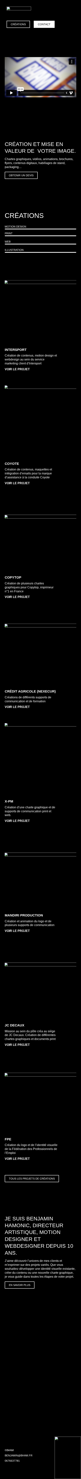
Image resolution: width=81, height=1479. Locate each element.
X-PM (9, 801)
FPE (8, 1139)
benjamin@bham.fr (18, 1455)
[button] (71, 12)
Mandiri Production (24, 915)
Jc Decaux (14, 1025)
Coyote (12, 464)
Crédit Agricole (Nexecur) (30, 691)
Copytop (13, 577)
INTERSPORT (16, 350)
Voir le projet (17, 369)
